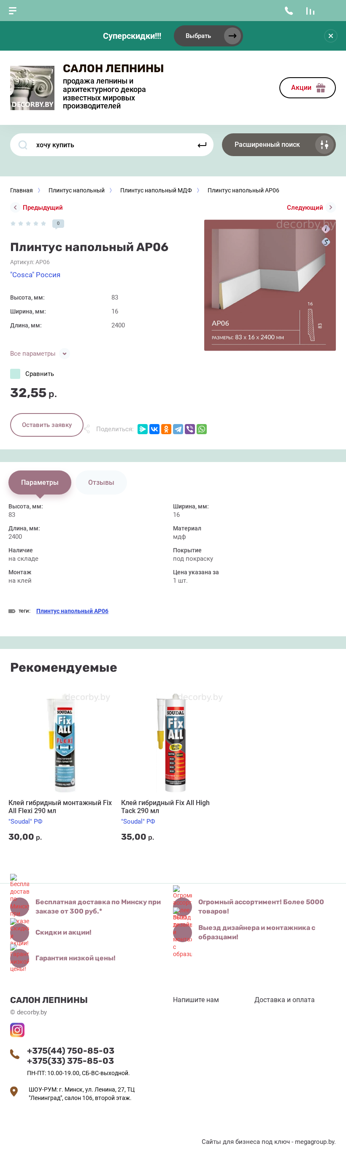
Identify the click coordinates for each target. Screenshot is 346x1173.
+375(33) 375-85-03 (70, 1061)
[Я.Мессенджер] (143, 429)
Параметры (40, 482)
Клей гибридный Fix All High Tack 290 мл (165, 807)
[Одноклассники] (166, 429)
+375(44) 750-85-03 (70, 1051)
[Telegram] (178, 429)
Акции (301, 88)
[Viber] (190, 429)
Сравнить (39, 374)
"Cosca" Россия (35, 274)
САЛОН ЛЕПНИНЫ (113, 68)
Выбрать (198, 36)
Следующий (305, 207)
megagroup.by (314, 1142)
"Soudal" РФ (25, 821)
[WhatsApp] (202, 429)
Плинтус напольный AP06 (72, 611)
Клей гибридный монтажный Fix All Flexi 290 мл (60, 807)
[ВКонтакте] (154, 429)
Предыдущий (43, 207)
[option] (270, 285)
